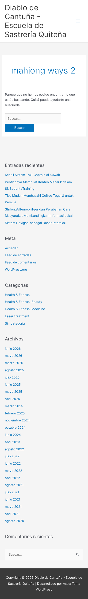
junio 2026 (13, 348)
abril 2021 (12, 514)
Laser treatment (17, 316)
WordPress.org (16, 269)
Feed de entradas (18, 255)
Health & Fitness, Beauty (23, 302)
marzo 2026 (14, 363)
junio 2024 (13, 435)
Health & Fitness (17, 295)
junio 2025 (13, 384)
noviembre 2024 (17, 420)
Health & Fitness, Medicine (25, 309)
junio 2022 (13, 463)
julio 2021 (12, 492)
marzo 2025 (14, 406)
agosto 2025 (14, 370)
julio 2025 (12, 377)
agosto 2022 (14, 449)
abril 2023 (12, 442)
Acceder (11, 248)
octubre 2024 (15, 427)
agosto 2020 (14, 521)
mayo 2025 (13, 391)
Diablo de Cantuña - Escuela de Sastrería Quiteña (35, 21)
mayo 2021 (13, 506)
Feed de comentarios (21, 262)
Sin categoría (15, 323)
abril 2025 (12, 399)
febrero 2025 (15, 413)
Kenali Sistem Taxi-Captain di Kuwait (32, 175)
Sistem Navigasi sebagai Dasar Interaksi (35, 223)
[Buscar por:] (33, 118)
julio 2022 (12, 456)
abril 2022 (12, 478)
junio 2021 (12, 499)
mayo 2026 (13, 355)
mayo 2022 (13, 471)
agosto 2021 (14, 485)
